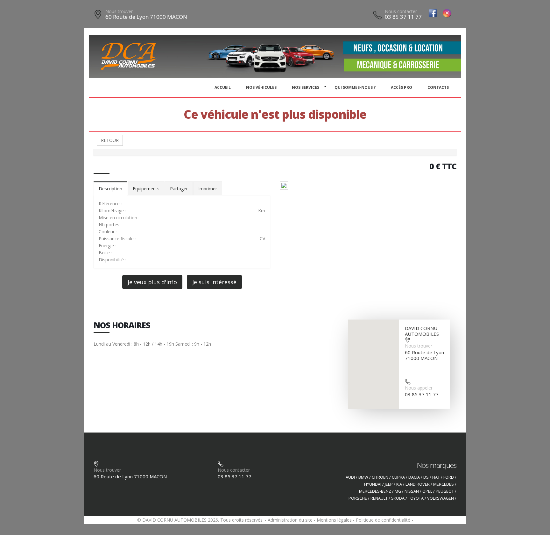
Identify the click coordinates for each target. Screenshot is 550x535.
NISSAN (412, 491)
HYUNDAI (372, 484)
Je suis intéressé (214, 282)
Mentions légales (334, 520)
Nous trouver (119, 11)
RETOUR (110, 140)
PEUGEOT (445, 491)
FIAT (436, 477)
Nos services (305, 87)
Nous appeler (419, 388)
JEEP (389, 484)
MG (398, 491)
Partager (179, 189)
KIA (399, 484)
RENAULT (379, 498)
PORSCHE (358, 498)
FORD (448, 477)
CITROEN (380, 477)
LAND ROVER (417, 484)
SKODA (398, 498)
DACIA (414, 477)
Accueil (223, 87)
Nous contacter (401, 11)
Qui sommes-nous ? (355, 87)
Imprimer (207, 189)
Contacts (438, 87)
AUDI (350, 477)
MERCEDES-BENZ (375, 491)
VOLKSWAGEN (440, 498)
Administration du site (290, 520)
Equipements (146, 189)
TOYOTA (416, 498)
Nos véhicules (261, 87)
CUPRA (398, 477)
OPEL (427, 491)
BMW (363, 477)
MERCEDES (443, 484)
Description (110, 189)
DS (426, 477)
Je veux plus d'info (152, 282)
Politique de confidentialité (383, 520)
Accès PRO (401, 87)
